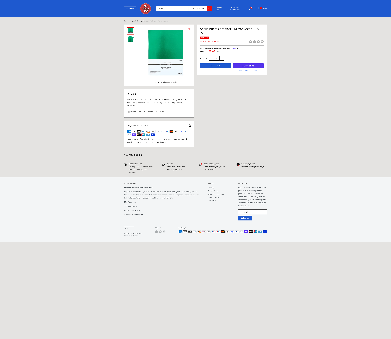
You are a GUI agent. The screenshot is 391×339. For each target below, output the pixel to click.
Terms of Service (214, 197)
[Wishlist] (250, 9)
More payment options (248, 70)
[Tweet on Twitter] (258, 41)
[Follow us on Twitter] (160, 231)
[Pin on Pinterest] (254, 41)
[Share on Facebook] (250, 41)
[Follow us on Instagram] (164, 231)
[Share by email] (262, 41)
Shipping (211, 187)
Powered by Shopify (131, 236)
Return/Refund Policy (216, 194)
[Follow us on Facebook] (156, 231)
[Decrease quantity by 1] (211, 58)
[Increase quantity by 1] (222, 58)
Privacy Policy (213, 191)
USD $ (127, 228)
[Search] (209, 8)
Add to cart (215, 66)
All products (134, 21)
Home (126, 21)
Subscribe (245, 218)
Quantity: (203, 58)
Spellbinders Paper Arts (209, 42)
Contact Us (212, 201)
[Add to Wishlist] (188, 29)
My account (235, 10)
